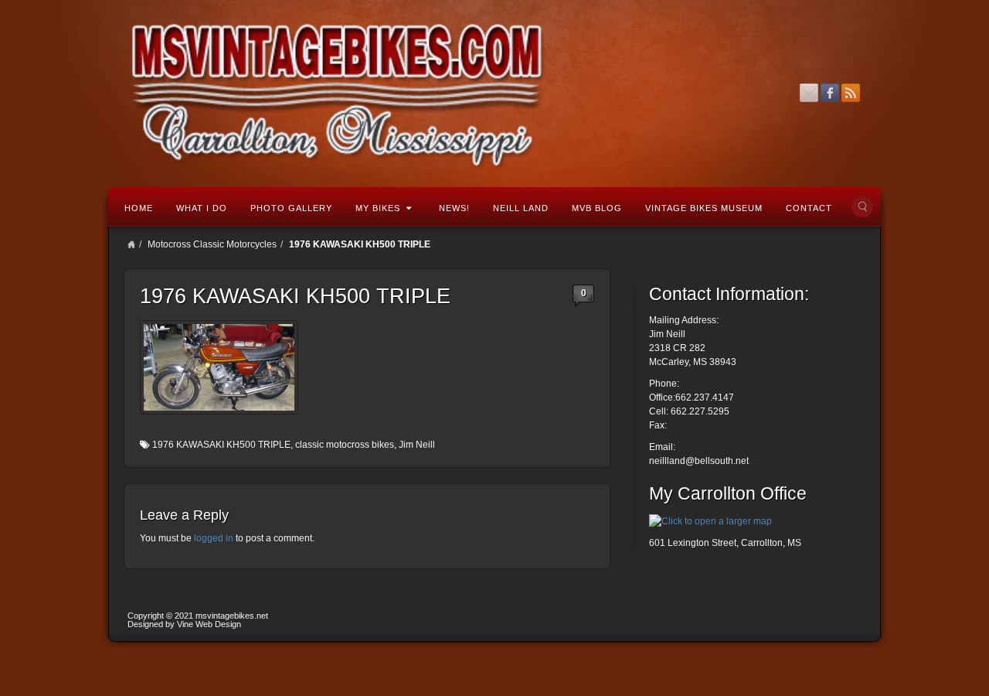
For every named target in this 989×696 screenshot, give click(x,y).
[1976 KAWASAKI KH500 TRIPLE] (219, 367)
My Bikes (377, 208)
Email (809, 93)
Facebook (830, 93)
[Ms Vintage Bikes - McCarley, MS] (494, 92)
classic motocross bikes (344, 444)
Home (138, 208)
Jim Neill (417, 444)
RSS (851, 93)
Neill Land (521, 208)
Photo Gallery (291, 208)
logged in (213, 538)
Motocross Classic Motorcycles (212, 244)
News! (454, 208)
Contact (809, 208)
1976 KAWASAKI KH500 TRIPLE (221, 444)
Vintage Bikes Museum (704, 208)
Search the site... (862, 206)
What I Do (201, 208)
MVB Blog (597, 208)
